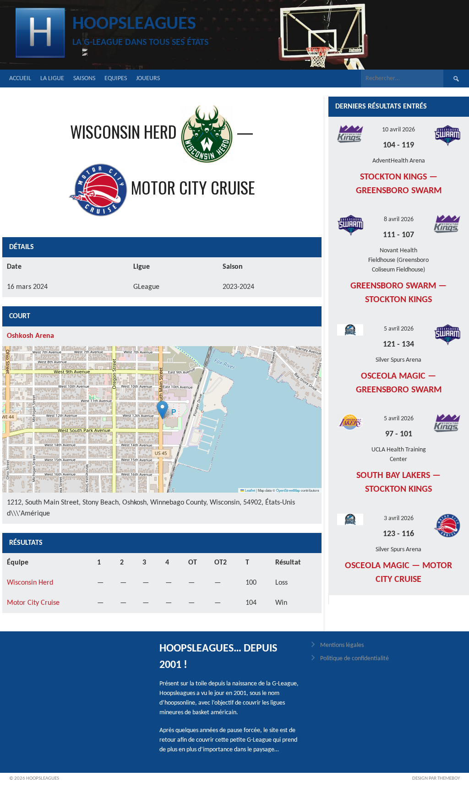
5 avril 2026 (399, 329)
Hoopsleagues (134, 24)
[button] (162, 410)
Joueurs (148, 78)
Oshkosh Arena (30, 336)
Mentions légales (342, 645)
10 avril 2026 (398, 129)
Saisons (84, 78)
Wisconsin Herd (30, 582)
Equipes (115, 78)
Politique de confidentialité (354, 658)
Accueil (20, 78)
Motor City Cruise (33, 603)
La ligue (52, 78)
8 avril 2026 (399, 219)
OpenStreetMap (288, 490)
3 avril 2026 (399, 518)
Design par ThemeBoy (436, 778)
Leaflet (249, 490)
